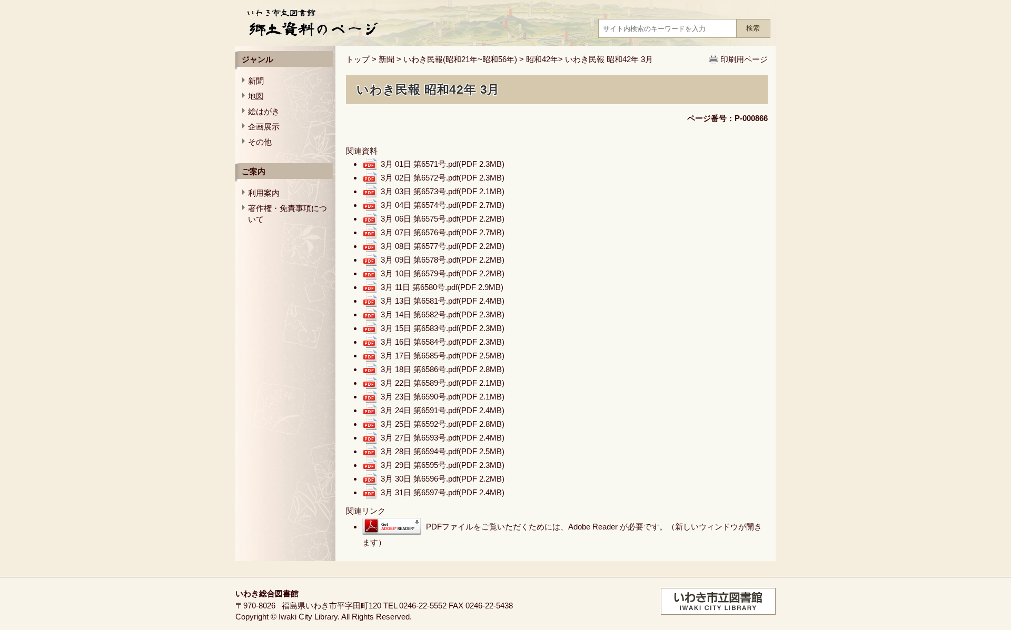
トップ (358, 59)
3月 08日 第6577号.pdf (442, 246)
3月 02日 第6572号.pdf (442, 177)
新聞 (386, 59)
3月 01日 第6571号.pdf (442, 163)
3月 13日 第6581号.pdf (442, 300)
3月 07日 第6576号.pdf (442, 232)
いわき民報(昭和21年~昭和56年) (460, 59)
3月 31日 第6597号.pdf (442, 492)
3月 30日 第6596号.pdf (442, 478)
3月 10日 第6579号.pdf (442, 273)
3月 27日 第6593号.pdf (442, 437)
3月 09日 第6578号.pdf (442, 259)
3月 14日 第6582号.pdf (442, 314)
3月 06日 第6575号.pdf (442, 218)
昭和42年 (542, 59)
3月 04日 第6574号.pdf (442, 205)
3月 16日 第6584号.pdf (442, 341)
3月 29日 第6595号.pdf (442, 465)
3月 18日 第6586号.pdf (442, 369)
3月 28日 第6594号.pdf (442, 451)
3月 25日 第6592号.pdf (442, 423)
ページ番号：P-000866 (727, 118)
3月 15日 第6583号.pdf (442, 328)
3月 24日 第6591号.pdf (442, 410)
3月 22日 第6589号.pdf (442, 382)
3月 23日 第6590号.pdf (442, 396)
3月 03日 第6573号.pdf (442, 191)
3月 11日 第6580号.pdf (442, 287)
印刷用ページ (744, 59)
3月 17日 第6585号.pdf (442, 355)
